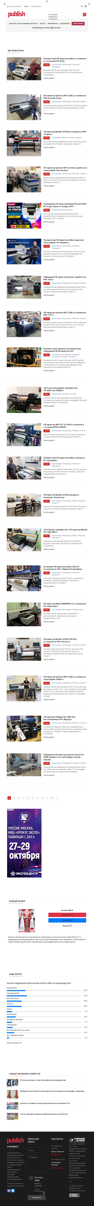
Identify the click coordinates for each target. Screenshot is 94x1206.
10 (52, 798)
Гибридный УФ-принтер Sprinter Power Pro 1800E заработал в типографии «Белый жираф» (63, 757)
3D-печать (72, 357)
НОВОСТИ (12, 23)
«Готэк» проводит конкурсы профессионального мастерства (44, 1114)
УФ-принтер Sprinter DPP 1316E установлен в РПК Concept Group (64, 96)
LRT (71, 210)
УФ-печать (75, 64)
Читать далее (48, 78)
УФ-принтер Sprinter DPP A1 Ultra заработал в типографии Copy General (65, 169)
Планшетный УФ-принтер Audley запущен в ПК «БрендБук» (64, 459)
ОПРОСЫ (47, 28)
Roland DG (65, 210)
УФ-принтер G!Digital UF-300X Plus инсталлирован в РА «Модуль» (59, 718)
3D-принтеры (66, 354)
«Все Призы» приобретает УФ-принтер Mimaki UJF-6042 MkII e (65, 530)
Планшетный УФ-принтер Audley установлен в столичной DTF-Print (64, 59)
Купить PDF (67, 920)
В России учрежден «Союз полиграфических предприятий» (43, 1080)
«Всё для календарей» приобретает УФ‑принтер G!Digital (60, 389)
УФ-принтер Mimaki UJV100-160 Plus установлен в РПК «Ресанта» (60, 640)
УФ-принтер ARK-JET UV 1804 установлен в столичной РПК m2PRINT (63, 425)
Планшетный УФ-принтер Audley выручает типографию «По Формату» (63, 241)
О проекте (12, 1146)
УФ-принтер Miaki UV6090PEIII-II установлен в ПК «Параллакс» (64, 604)
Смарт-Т (83, 101)
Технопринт (56, 67)
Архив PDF (67, 926)
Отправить (36, 1197)
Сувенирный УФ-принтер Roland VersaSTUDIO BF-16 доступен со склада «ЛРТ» (65, 205)
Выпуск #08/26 (67, 910)
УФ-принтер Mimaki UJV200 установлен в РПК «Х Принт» (64, 132)
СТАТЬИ (19, 23)
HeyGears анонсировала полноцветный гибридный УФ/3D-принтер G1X (62, 349)
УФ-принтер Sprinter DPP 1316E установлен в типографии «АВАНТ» (64, 678)
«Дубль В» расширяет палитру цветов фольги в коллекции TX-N (45, 1103)
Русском (73, 394)
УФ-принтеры (66, 64)
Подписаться (67, 915)
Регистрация (36, 6)
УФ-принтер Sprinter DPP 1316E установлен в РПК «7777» (64, 313)
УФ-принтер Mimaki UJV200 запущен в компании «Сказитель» (61, 496)
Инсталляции (56, 64)
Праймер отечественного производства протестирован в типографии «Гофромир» (52, 1091)
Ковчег (82, 430)
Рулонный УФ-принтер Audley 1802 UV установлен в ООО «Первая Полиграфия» (62, 567)
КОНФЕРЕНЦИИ (37, 28)
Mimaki (64, 137)
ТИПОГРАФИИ (78, 23)
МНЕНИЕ (26, 23)
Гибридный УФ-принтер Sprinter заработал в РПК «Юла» (64, 278)
